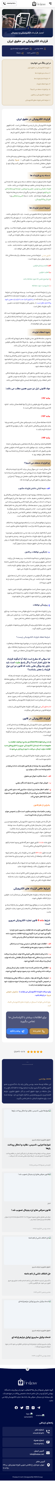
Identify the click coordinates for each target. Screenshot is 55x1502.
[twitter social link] (22, 1408)
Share (18, 53)
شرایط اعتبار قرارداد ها (41, 78)
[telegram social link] (39, 1408)
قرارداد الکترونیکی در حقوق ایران (38, 67)
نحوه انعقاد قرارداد (42, 84)
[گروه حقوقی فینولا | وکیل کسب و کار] (39, 3)
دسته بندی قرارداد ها (42, 73)
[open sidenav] (50, 4)
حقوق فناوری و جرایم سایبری (19, 48)
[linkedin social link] (27, 1408)
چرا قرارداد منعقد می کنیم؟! (39, 89)
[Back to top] (27, 1369)
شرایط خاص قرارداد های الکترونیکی (37, 100)
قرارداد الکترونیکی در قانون (40, 95)
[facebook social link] (16, 1408)
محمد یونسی (39, 48)
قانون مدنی (46, 255)
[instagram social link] (33, 1408)
